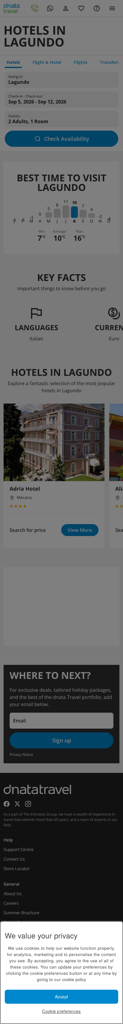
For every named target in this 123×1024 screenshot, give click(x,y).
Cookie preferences (61, 1011)
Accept (61, 997)
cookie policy (74, 979)
